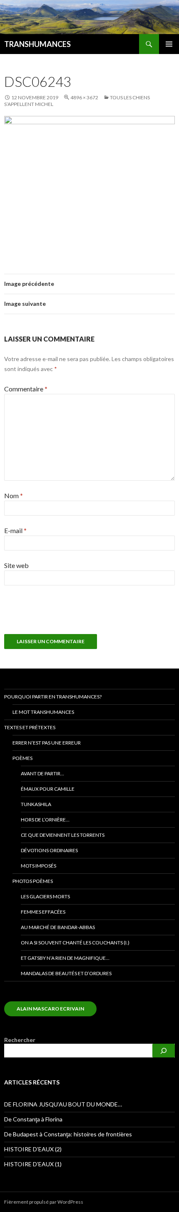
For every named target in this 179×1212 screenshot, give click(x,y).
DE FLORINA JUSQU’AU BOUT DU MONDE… (63, 1104)
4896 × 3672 (84, 97)
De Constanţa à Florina (33, 1119)
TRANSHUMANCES (37, 44)
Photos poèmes (32, 881)
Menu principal (169, 44)
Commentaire (25, 389)
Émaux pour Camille (48, 789)
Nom (13, 495)
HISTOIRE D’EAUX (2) (33, 1149)
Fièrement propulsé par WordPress (43, 1202)
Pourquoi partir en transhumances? (53, 696)
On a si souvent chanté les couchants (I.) (75, 942)
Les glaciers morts (45, 896)
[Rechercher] (163, 1050)
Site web (16, 565)
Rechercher (19, 1039)
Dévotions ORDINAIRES (49, 850)
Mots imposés (38, 866)
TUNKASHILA (36, 804)
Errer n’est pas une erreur (46, 743)
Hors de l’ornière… (45, 819)
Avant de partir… (42, 773)
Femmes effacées (43, 912)
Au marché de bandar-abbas (58, 927)
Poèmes (22, 758)
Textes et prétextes (29, 727)
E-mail (15, 530)
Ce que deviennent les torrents (62, 835)
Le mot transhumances (43, 712)
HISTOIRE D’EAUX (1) (33, 1164)
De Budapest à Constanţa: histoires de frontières (68, 1134)
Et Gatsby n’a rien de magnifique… (65, 958)
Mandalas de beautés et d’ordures (66, 973)
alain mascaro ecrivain (50, 1008)
